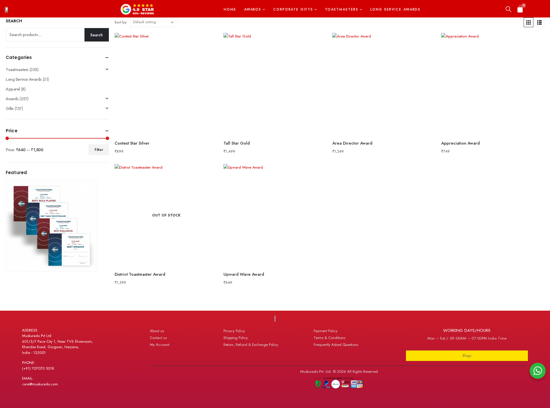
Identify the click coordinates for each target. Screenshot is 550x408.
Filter (99, 149)
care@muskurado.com (40, 384)
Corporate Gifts (293, 9)
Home (230, 9)
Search (14, 21)
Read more (208, 173)
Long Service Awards (395, 9)
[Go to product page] (166, 84)
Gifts (9, 108)
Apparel (13, 89)
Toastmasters (341, 9)
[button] (508, 9)
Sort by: (121, 22)
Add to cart (208, 42)
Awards (252, 9)
